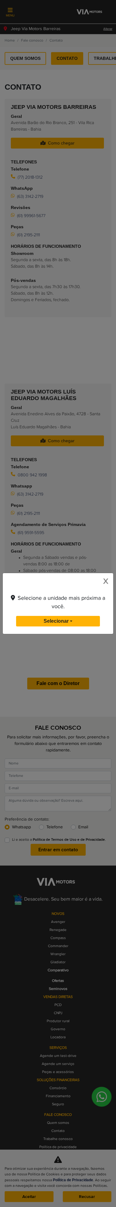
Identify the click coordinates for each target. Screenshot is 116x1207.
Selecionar (56, 621)
